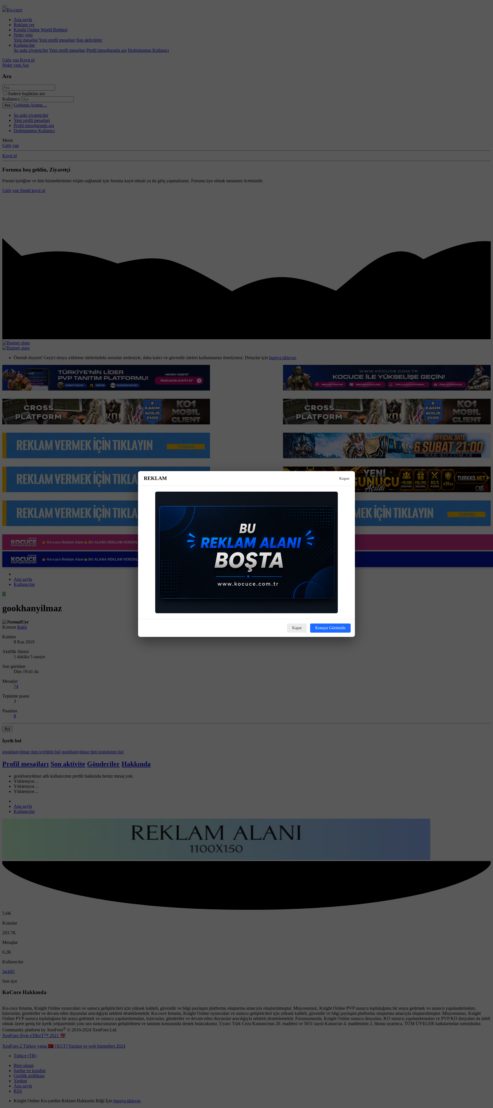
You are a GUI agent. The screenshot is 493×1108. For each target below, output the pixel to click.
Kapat (344, 478)
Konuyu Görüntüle (330, 628)
